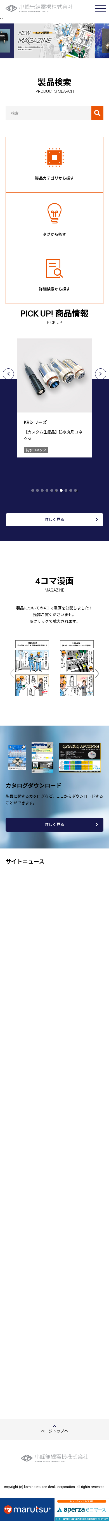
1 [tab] (32, 491)
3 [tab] (42, 491)
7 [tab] (61, 491)
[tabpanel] (54, 393)
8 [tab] (66, 491)
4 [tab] (47, 491)
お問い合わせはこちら (54, 1360)
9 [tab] (70, 491)
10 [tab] (76, 491)
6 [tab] (56, 491)
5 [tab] (51, 491)
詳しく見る (54, 519)
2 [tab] (37, 491)
